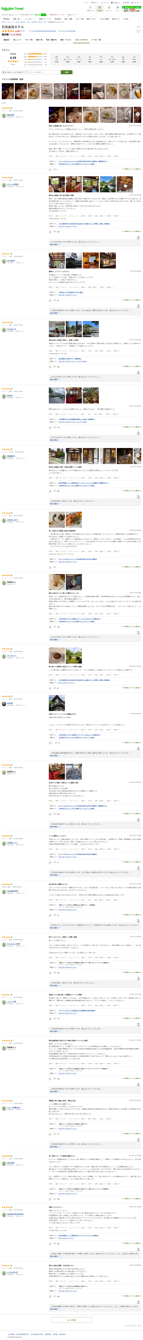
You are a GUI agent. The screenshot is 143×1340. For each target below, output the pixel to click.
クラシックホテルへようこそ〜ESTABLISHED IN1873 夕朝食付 (77, 559)
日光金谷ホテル (13, 27)
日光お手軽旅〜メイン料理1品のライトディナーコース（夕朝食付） (78, 1235)
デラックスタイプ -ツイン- (66, 683)
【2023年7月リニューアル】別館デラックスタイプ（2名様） (76, 164)
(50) (51, 40)
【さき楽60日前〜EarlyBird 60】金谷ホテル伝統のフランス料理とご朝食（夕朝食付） (84, 224)
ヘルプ (86, 2)
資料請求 (62, 1334)
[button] (8, 91)
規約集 (55, 1334)
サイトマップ (105, 2)
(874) (81, 40)
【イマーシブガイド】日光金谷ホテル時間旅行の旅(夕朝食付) (76, 1010)
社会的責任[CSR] (37, 1334)
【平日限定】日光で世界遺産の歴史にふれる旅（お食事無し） (77, 419)
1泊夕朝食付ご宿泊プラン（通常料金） (70, 359)
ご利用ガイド (94, 2)
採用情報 (48, 1334)
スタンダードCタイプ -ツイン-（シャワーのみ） (72, 361)
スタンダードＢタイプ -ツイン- (67, 1194)
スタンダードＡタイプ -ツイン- (67, 226)
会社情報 (11, 1334)
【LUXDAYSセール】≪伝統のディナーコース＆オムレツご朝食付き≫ (79, 619)
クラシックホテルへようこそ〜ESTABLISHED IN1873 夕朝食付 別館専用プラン (83, 161)
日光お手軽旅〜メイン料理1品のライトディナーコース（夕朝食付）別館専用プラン (83, 483)
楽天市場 (126, 2)
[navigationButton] (138, 91)
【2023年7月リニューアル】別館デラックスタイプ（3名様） (76, 808)
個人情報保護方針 (22, 1334)
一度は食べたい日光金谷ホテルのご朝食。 (71, 292)
